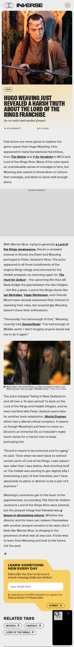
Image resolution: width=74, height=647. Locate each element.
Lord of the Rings (18, 632)
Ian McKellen (13, 295)
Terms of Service (16, 597)
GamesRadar (31, 324)
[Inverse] (29, 5)
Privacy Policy (36, 597)
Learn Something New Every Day (26, 566)
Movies (11, 625)
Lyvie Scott (15, 128)
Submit (53, 605)
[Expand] (56, 613)
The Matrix (18, 157)
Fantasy (31, 625)
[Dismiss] (68, 613)
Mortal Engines (55, 416)
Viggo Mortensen (36, 295)
